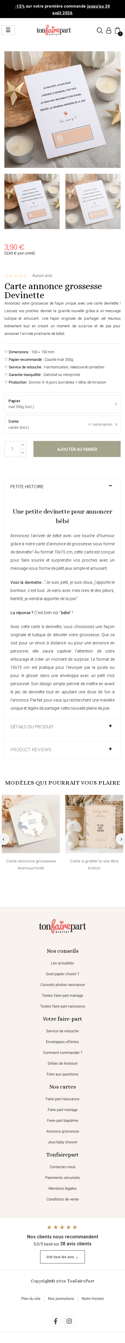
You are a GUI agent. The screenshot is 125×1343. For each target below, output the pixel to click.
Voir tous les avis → (62, 1257)
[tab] (62, 489)
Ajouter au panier (77, 449)
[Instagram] (69, 1321)
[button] (100, 30)
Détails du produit (31, 726)
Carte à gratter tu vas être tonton (94, 864)
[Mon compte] (109, 30)
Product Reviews (30, 750)
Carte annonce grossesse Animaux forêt (31, 864)
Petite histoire (27, 486)
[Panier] (117, 30)
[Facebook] (56, 1321)
